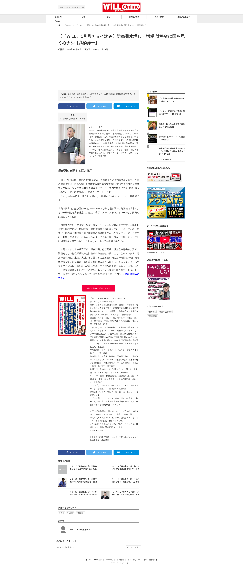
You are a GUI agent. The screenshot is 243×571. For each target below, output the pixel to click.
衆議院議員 (153, 316)
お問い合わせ (149, 560)
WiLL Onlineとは (95, 560)
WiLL (62, 513)
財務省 (71, 513)
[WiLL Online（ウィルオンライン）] (121, 7)
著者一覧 (109, 560)
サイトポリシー (134, 560)
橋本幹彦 (152, 312)
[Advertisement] (121, 72)
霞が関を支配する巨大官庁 (74, 118)
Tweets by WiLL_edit (155, 252)
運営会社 (120, 560)
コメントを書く (134, 547)
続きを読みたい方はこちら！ (98, 288)
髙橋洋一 (81, 513)
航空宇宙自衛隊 (166, 312)
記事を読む (78, 469)
